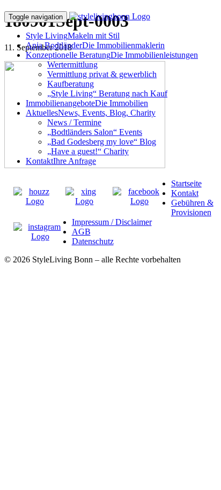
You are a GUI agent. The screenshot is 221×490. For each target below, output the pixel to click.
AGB (81, 231)
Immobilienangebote (87, 103)
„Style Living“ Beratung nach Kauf (107, 93)
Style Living (73, 35)
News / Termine (74, 122)
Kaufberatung (70, 83)
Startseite (186, 183)
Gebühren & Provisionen (192, 207)
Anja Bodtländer (95, 45)
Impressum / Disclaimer (112, 222)
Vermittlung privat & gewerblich (102, 74)
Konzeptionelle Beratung (112, 54)
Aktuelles (91, 112)
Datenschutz (93, 241)
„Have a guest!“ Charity (88, 151)
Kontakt (61, 160)
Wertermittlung (72, 64)
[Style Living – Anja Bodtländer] (109, 16)
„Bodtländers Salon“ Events (94, 132)
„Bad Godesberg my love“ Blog (101, 141)
